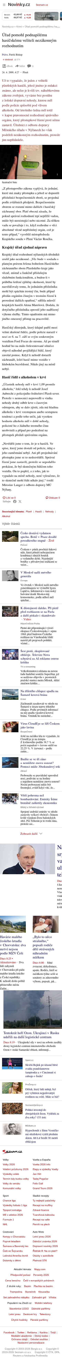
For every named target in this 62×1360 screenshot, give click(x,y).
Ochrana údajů (19, 1339)
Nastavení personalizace (31, 1342)
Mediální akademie (21, 1335)
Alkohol (6, 516)
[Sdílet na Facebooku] (15, 501)
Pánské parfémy (39, 1319)
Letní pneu (14, 1314)
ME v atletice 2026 (13, 1214)
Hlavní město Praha (30, 623)
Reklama (32, 1332)
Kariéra (44, 1332)
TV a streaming (27, 667)
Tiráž (53, 1332)
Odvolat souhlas (39, 1339)
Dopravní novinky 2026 (45, 1246)
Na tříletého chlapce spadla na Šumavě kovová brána (39, 693)
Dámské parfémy (41, 1308)
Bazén (27, 1286)
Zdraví (23, 771)
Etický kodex (41, 1335)
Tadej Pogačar (40, 1178)
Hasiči (38, 511)
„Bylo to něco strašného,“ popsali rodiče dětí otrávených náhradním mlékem (43, 946)
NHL (5, 1224)
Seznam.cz (42, 4)
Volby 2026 (9, 1164)
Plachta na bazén (43, 1286)
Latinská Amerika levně (15, 1255)
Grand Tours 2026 (43, 1188)
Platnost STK (40, 1260)
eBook (10, 66)
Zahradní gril (39, 1297)
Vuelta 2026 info (41, 1164)
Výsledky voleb (11, 1174)
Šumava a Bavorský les (15, 1246)
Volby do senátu (11, 1183)
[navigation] (4, 4)
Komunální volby (12, 1188)
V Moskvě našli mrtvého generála (35, 574)
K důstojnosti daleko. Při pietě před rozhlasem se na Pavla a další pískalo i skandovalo (39, 611)
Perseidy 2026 (41, 1275)
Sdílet (22, 66)
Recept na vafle (41, 1219)
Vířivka (52, 1297)
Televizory (45, 1314)
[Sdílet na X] (20, 501)
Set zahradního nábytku (16, 1297)
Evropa (24, 580)
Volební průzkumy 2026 (15, 1169)
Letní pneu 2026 (42, 1236)
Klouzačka (44, 1291)
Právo (5, 54)
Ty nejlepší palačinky (44, 1200)
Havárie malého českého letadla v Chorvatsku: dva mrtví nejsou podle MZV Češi (13, 944)
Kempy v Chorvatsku (14, 1236)
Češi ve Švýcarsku (13, 1251)
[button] (31, 162)
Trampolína (16, 1291)
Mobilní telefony (43, 1303)
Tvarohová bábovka (43, 1214)
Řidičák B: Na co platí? (45, 1251)
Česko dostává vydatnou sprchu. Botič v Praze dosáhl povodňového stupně (38, 536)
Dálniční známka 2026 (45, 1241)
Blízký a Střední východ (32, 807)
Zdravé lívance (41, 1210)
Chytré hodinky (19, 1319)
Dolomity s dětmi (12, 1260)
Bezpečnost (26, 732)
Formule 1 (8, 1219)
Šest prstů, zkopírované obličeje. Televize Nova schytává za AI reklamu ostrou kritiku (39, 656)
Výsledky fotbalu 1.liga (15, 1205)
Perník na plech (41, 1224)
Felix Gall (38, 1183)
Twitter (20, 1332)
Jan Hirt (37, 1174)
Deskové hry (30, 1314)
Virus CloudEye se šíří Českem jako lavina (40, 725)
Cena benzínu (12, 1280)
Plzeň (29, 511)
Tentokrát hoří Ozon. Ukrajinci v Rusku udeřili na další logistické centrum (31, 1034)
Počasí (23, 545)
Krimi (23, 699)
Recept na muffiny (43, 1205)
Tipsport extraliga (12, 1210)
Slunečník (30, 1291)
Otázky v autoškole (43, 1255)
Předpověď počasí (20, 1275)
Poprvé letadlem (11, 1241)
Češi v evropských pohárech (38, 1280)
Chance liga (9, 1200)
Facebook (9, 1332)
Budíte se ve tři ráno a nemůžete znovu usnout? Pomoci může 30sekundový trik (40, 763)
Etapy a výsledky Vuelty (45, 1169)
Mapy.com (39, 1269)
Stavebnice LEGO (19, 1308)
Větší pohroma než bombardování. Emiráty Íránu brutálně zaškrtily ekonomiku (38, 799)
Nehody (49, 511)
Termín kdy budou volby (16, 1178)
